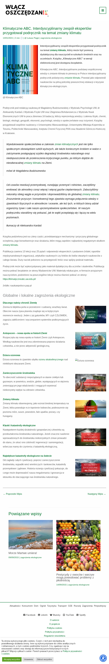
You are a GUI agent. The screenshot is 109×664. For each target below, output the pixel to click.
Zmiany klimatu (11, 399)
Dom (36, 606)
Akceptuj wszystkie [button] (12, 659)
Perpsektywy (100, 606)
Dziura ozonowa (11, 355)
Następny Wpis (97, 494)
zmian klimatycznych (66, 144)
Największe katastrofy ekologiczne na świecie (27, 456)
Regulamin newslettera (54, 636)
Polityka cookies (54, 628)
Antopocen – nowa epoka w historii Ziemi (25, 333)
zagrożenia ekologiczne (51, 38)
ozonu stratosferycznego (51, 359)
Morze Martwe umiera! (23, 553)
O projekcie (54, 624)
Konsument (27, 606)
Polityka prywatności (54, 632)
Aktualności (15, 606)
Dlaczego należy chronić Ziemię (20, 303)
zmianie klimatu (72, 78)
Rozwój (77, 606)
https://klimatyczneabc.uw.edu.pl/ (19, 279)
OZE (70, 606)
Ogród (43, 606)
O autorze (54, 620)
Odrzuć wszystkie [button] (44, 659)
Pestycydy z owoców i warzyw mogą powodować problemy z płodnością (75, 577)
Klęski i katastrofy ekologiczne (19, 425)
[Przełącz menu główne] (102, 10)
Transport (62, 606)
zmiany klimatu (58, 50)
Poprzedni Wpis (12, 494)
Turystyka (51, 606)
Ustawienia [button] (28, 659)
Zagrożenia (87, 606)
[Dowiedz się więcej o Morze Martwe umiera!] (31, 534)
